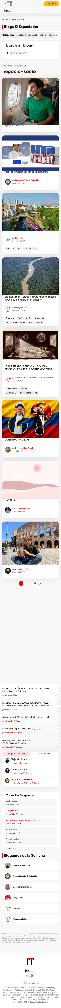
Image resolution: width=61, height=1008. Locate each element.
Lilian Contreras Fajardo (22, 887)
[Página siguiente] (40, 583)
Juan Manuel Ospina (23, 509)
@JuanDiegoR (14, 833)
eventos (16, 248)
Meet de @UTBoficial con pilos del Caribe (26, 171)
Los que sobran (12, 810)
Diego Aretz (18, 897)
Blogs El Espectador (21, 26)
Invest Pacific (20, 238)
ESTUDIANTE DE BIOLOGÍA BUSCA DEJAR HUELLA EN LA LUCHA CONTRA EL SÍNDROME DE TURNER (25, 704)
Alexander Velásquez (23, 569)
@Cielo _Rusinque (16, 814)
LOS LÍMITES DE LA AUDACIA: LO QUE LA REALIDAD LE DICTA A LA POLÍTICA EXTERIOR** (29, 368)
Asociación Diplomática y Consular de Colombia (34, 378)
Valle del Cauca (30, 248)
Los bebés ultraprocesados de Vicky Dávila (22, 729)
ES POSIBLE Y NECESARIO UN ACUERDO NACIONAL (26, 499)
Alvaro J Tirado (11, 709)
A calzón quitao (12, 839)
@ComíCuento (15, 824)
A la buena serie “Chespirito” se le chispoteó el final (25, 717)
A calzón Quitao (15, 843)
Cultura (43, 35)
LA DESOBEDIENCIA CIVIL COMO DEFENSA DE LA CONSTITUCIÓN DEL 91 (30, 438)
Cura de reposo (19, 769)
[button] (57, 35)
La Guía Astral (11, 848)
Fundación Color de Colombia (27, 180)
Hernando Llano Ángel (24, 448)
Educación (32, 35)
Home (5, 19)
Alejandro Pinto (11, 695)
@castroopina (14, 805)
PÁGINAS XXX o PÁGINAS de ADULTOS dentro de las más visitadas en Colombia (26, 690)
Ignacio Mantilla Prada (22, 865)
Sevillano (16, 908)
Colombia (39, 318)
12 (35, 583)
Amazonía (10, 318)
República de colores (22, 779)
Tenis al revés (11, 829)
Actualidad (21, 35)
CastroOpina (11, 801)
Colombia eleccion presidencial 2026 (22, 393)
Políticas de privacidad (24, 990)
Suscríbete (51, 4)
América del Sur (25, 318)
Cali (7, 248)
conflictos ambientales (16, 322)
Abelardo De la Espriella (16, 388)
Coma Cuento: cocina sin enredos (20, 820)
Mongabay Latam (22, 308)
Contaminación (35, 322)
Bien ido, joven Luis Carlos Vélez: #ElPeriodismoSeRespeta (17, 741)
